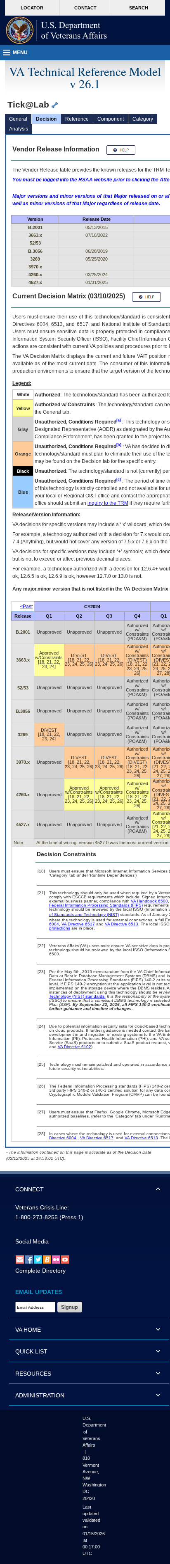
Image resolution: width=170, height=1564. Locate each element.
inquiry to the (107, 503)
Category (142, 119)
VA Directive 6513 (121, 924)
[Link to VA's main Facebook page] (28, 1259)
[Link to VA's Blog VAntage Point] (47, 1259)
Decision (46, 119)
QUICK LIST (31, 1351)
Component (110, 119)
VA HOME (28, 1329)
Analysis (18, 129)
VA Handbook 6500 (149, 901)
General (18, 119)
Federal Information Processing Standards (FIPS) (96, 905)
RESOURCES (33, 1373)
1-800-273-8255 (36, 1217)
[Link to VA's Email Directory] (19, 1259)
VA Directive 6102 (74, 1046)
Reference (77, 119)
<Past (26, 606)
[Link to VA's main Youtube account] (65, 1259)
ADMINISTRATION (39, 1395)
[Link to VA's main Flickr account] (56, 1259)
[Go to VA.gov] (56, 30)
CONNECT (29, 1189)
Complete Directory (40, 1270)
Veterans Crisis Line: (42, 1207)
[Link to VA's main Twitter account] (37, 1259)
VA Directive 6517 (78, 924)
